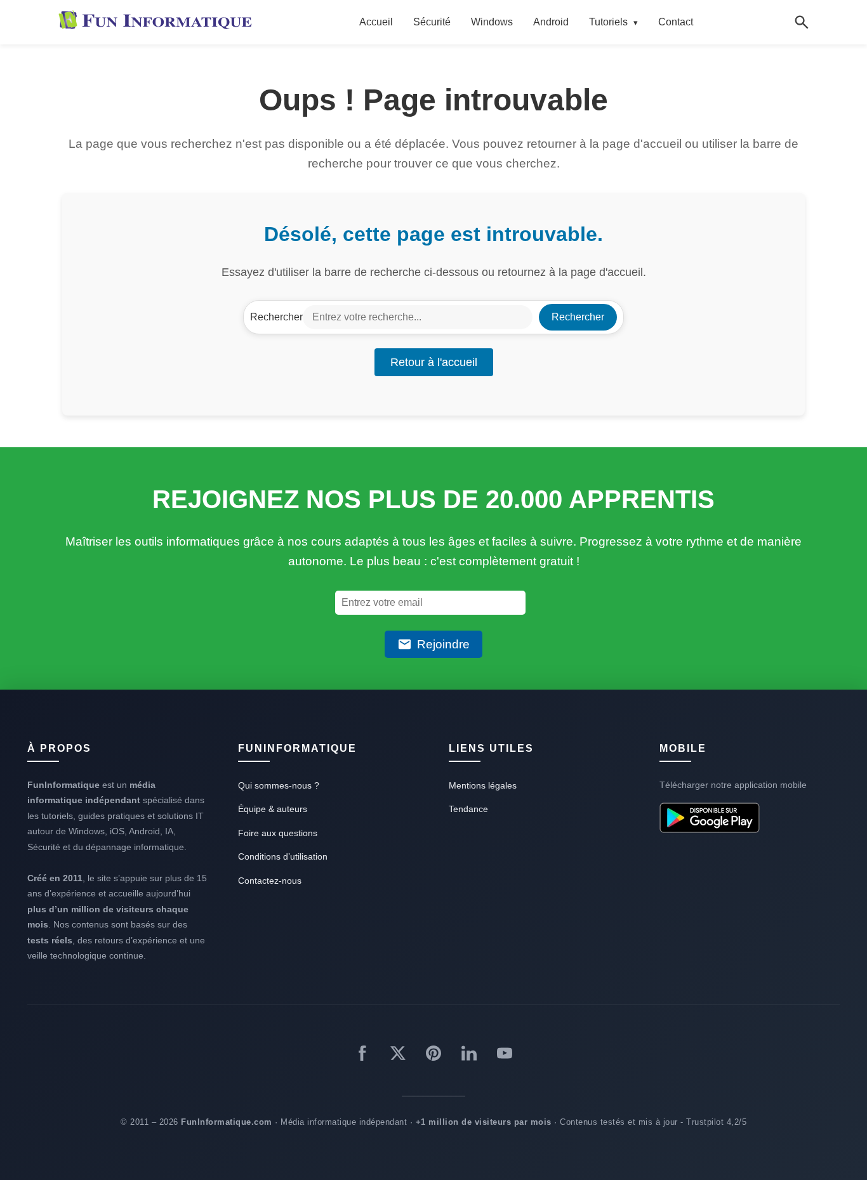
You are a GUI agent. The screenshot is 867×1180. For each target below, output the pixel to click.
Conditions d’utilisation (283, 856)
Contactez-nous (269, 880)
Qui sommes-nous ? (278, 785)
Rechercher (276, 316)
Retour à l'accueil (433, 362)
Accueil (376, 21)
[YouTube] (504, 1056)
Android (551, 21)
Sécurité (432, 21)
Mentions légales (483, 785)
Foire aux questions (277, 833)
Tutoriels (613, 21)
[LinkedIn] (469, 1056)
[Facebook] (362, 1056)
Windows (492, 21)
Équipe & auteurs (272, 809)
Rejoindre (443, 644)
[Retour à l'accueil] (158, 22)
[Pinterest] (433, 1056)
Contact (675, 21)
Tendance (468, 809)
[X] (398, 1056)
